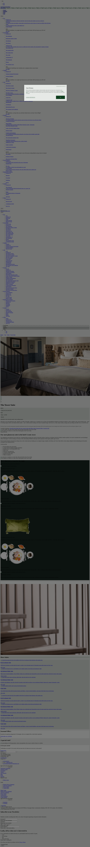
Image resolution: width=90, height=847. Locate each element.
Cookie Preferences (30, 97)
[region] (45, 93)
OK (60, 97)
